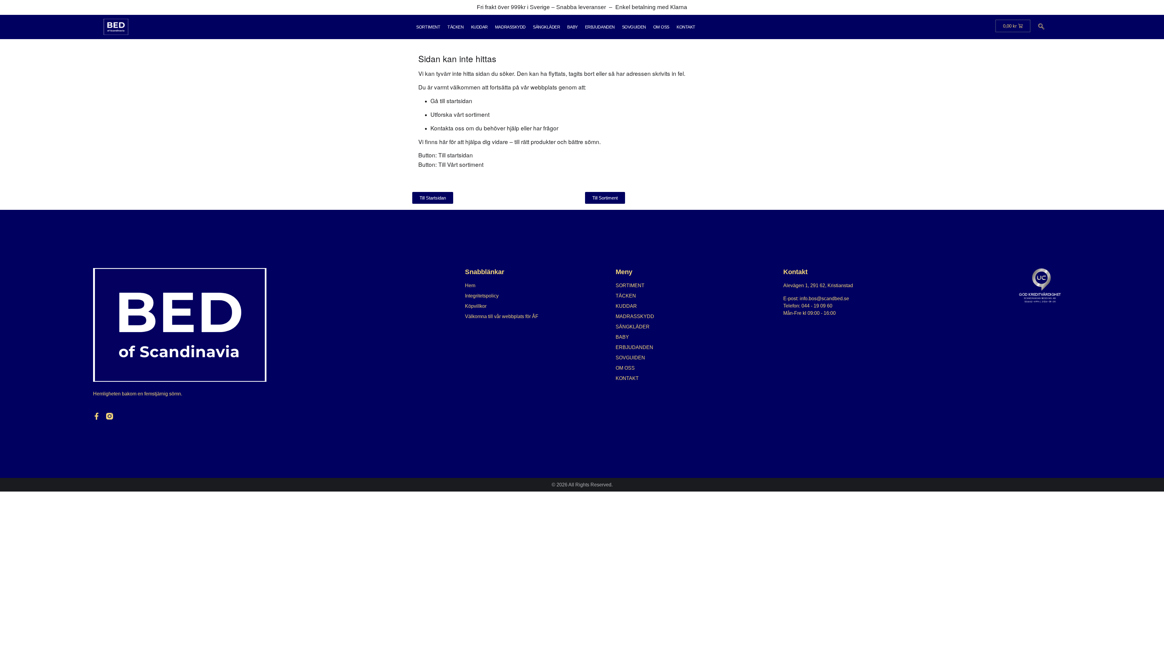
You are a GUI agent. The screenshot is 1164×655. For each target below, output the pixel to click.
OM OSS (661, 27)
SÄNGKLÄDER (546, 27)
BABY (572, 27)
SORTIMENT (428, 27)
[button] (1041, 27)
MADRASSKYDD (510, 27)
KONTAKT (686, 27)
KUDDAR (479, 27)
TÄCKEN (455, 27)
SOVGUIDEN (634, 27)
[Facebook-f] (96, 416)
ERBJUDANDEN (600, 27)
